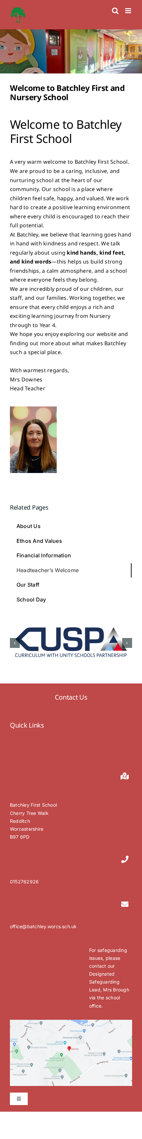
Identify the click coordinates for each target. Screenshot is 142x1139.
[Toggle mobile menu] (128, 10)
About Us (29, 526)
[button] (15, 643)
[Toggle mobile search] (115, 10)
